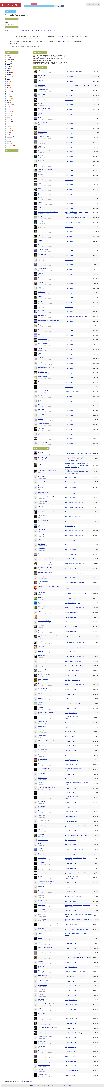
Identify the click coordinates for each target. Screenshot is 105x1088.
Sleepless (40, 202)
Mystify (40, 956)
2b (65, 521)
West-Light (41, 428)
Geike (39, 464)
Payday (40, 296)
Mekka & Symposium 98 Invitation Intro (48, 320)
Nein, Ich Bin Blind (43, 792)
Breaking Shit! (41, 999)
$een (66, 212)
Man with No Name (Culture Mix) (46, 740)
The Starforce (79, 71)
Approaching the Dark (44, 674)
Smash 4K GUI (42, 254)
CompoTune (41, 862)
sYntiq (8, 139)
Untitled (40, 938)
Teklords (78, 222)
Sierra (8, 94)
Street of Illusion (66, 41)
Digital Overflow (69, 86)
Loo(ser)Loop (41, 481)
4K (38, 329)
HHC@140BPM (42, 530)
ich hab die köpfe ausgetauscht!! (47, 511)
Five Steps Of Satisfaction (45, 567)
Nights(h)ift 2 (41, 174)
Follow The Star (42, 919)
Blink (39, 602)
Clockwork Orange (43, 679)
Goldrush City (41, 989)
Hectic (39, 306)
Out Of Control (42, 357)
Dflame (8, 115)
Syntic (66, 849)
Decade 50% (41, 165)
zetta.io (57, 1085)
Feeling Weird (41, 548)
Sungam (9, 98)
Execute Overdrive (43, 99)
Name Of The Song (43, 476)
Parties (40, 4)
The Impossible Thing (43, 136)
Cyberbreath (41, 1032)
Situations (40, 764)
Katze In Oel (41, 607)
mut (79, 588)
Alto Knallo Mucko (42, 975)
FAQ (61, 1085)
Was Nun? (40, 235)
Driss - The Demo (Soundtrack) (46, 787)
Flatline (40, 395)
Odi (8, 134)
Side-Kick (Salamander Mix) (45, 947)
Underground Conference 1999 (44, 57)
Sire (66, 703)
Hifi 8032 (40, 221)
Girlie (39, 616)
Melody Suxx (41, 905)
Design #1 (28, 46)
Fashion (9, 119)
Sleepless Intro (42, 731)
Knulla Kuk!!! (41, 611)
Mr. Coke (9, 130)
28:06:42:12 (41, 646)
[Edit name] (98, 11)
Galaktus (9, 77)
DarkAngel (41, 625)
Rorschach (9, 137)
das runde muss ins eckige (45, 572)
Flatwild (40, 230)
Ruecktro (40, 198)
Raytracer (40, 179)
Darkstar (40, 141)
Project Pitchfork (42, 339)
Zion (39, 684)
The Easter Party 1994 (41, 64)
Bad (8, 107)
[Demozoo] (10, 5)
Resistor (40, 188)
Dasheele (62, 36)
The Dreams (87, 957)
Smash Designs (69, 71)
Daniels (9, 66)
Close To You (41, 994)
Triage (39, 353)
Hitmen (72, 985)
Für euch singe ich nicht (44, 562)
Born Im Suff (41, 872)
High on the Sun (42, 985)
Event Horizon (41, 240)
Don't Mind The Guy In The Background (48, 470)
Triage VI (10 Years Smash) (45, 169)
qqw (8, 89)
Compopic (40, 1051)
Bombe (8, 61)
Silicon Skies (41, 94)
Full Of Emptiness (42, 778)
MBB (8, 128)
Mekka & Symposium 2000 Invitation (48, 212)
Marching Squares (43, 89)
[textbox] (39, 6)
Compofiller (41, 534)
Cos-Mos (40, 641)
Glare (8, 79)
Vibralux (40, 693)
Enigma (40, 405)
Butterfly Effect (42, 75)
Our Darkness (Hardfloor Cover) (46, 881)
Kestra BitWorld (46, 30)
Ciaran (8, 64)
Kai (7, 83)
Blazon (73, 453)
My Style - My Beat (43, 900)
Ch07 (39, 843)
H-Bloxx (9, 122)
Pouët (55, 30)
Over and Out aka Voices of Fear (46, 952)
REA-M (40, 216)
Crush (39, 263)
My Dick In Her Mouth (44, 1065)
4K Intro (40, 381)
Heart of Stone (42, 577)
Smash (40, 301)
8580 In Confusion (43, 688)
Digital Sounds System (71, 458)
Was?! (39, 539)
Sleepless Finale (42, 735)
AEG (56, 36)
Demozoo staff (35, 1085)
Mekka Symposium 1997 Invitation (47, 367)
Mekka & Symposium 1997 (42, 62)
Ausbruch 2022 (42, 452)
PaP (69, 670)
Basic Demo (41, 409)
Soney (66, 675)
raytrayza (67, 887)
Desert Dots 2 (41, 310)
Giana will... (41, 782)
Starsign (40, 698)
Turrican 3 (40, 113)
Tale (8, 141)
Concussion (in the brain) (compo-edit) (48, 923)
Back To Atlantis (42, 376)
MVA (8, 132)
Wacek (8, 147)
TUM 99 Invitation (43, 268)
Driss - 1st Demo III (43, 249)
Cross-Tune (41, 829)
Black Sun (40, 876)
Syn (72, 835)
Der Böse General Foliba (44, 150)
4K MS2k (40, 193)
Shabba (9, 92)
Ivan (8, 126)
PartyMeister (41, 85)
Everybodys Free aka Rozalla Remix (47, 1027)
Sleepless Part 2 (42, 721)
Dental (39, 400)
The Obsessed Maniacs (82, 316)
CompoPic (40, 867)
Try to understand (43, 716)
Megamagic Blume (43, 669)
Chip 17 (40, 660)
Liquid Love (41, 745)
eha (8, 70)
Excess (70, 953)
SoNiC (8, 96)
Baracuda (9, 59)
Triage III (40, 273)
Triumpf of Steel (42, 1074)
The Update (10, 145)
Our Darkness (41, 292)
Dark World (41, 103)
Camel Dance (41, 811)
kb (7, 85)
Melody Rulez (41, 796)
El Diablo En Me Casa (43, 820)
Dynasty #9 (41, 362)
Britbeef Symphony (43, 971)
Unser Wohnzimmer (43, 581)
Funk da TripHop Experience (45, 1036)
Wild (39, 665)
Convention (41, 966)
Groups (34, 4)
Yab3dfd (40, 80)
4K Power (40, 245)
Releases (27, 4)
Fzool (8, 74)
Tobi (8, 100)
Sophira (67, 612)
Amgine (40, 433)
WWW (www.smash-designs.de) (15, 30)
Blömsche (40, 597)
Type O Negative (42, 372)
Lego (80, 212)
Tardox (8, 143)
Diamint (40, 348)
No (39, 334)
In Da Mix (40, 961)
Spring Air (40, 651)
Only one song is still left (44, 768)
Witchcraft (74, 213)
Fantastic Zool (68, 716)
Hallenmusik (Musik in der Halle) (46, 497)
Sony (66, 938)
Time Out (40, 437)
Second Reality (42, 315)
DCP (8, 68)
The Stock (88, 453)
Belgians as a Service (82, 457)
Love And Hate (42, 858)
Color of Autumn (42, 759)
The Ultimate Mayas (83, 593)
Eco (66, 953)
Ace (8, 55)
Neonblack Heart (42, 501)
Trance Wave (41, 1046)
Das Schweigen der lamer (45, 825)
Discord (65, 1085)
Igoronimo (9, 124)
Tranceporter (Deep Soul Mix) (46, 1003)
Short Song (41, 506)
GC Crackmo (41, 592)
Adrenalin (40, 155)
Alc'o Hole (9, 104)
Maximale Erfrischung (43, 492)
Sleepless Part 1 (42, 726)
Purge (68, 919)
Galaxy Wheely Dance (44, 458)
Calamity (9, 111)
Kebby (66, 835)
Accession (72, 457)
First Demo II (41, 259)
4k (38, 630)
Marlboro (40, 419)
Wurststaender (42, 834)
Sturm (39, 553)
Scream (40, 278)
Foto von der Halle (43, 515)
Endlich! (40, 702)
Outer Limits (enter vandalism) (46, 712)
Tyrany (40, 891)
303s (39, 853)
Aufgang (40, 525)
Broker (8, 109)
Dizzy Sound (41, 806)
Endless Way (41, 773)
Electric (40, 386)
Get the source (72, 1085)
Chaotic (9, 113)
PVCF (66, 621)
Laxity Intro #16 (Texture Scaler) (46, 390)
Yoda (8, 102)
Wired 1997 (38, 60)
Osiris (8, 87)
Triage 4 (40, 207)
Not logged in (92, 4)
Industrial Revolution (43, 70)
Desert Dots (41, 414)
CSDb (28, 30)
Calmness (40, 848)
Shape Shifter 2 (42, 815)
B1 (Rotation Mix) (42, 749)
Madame (67, 666)
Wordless (40, 933)
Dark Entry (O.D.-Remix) (44, 909)
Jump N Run (41, 544)
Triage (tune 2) (42, 1008)
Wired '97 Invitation (43, 343)
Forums (51, 4)
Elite (39, 754)
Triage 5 (40, 183)
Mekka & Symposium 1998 (42, 58)
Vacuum (81, 582)
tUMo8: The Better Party (44, 108)
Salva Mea (79, 86)
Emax (8, 117)
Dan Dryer (67, 821)
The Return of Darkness (44, 118)
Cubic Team (73, 212)
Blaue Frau (41, 886)
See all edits (29, 1081)
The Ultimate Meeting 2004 (42, 55)
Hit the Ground (42, 801)
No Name (74, 971)
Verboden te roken (43, 914)
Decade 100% (41, 160)
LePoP (39, 287)
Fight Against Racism (43, 423)
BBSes (46, 4)
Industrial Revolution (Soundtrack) (47, 558)
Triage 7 (40, 146)
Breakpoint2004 (42, 122)
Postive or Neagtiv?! (43, 980)
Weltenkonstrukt (42, 132)
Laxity (66, 391)
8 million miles (41, 655)
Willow (71, 873)
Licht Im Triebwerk (43, 840)
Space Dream (41, 1013)
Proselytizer (41, 895)
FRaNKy (9, 72)
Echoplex (40, 707)
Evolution (40, 1069)
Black (39, 226)
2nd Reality (41, 928)
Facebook (36, 30)
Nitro (39, 1018)
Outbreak (40, 282)
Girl (39, 1022)
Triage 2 (40, 325)
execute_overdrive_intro (44, 621)
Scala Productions (69, 217)
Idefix (8, 81)
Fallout (40, 127)
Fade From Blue (42, 1041)
